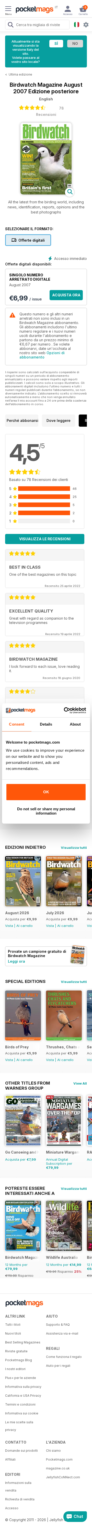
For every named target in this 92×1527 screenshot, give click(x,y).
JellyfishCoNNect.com (63, 1477)
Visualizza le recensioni (45, 539)
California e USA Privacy (23, 1395)
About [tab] (75, 724)
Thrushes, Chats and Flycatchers (63, 1047)
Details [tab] (46, 724)
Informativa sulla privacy (23, 1387)
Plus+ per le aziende (20, 1378)
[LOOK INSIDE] (46, 193)
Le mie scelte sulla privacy (19, 1426)
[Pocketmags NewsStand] (33, 10)
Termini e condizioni (20, 1404)
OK (46, 792)
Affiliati (10, 1459)
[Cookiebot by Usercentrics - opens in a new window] (65, 710)
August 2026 (17, 913)
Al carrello (24, 926)
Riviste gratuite (16, 1351)
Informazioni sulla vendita (18, 1486)
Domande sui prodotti (21, 1450)
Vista (9, 926)
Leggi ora (16, 961)
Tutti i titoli (12, 1324)
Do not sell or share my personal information (46, 811)
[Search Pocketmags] (10, 25)
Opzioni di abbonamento (42, 355)
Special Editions (25, 981)
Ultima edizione (20, 74)
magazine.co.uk (58, 1468)
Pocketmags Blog (18, 1360)
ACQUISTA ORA (66, 295)
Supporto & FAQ (58, 1324)
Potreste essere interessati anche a (30, 1188)
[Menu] (8, 9)
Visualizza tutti (74, 848)
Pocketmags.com (59, 1459)
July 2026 (55, 913)
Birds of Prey (17, 1047)
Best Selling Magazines (22, 1342)
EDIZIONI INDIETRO (25, 847)
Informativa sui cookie (21, 1413)
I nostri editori (15, 1369)
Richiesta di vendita (19, 1499)
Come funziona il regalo (64, 1357)
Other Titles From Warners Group (27, 1083)
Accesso (11, 1508)
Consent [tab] (16, 724)
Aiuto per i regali (58, 1366)
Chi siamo (53, 1450)
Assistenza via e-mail (62, 1333)
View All (80, 1083)
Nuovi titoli (13, 1333)
